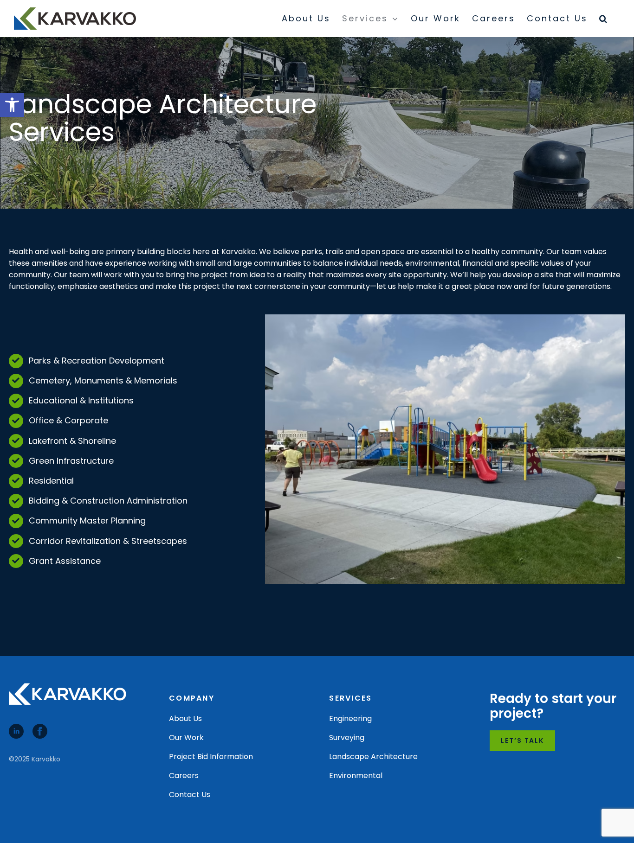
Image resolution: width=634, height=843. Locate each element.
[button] (12, 105)
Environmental (355, 775)
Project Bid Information (211, 756)
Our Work (186, 737)
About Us (185, 718)
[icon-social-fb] (39, 727)
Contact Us (189, 794)
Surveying (346, 737)
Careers (184, 775)
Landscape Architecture (373, 756)
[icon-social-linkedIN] (16, 727)
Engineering (350, 718)
